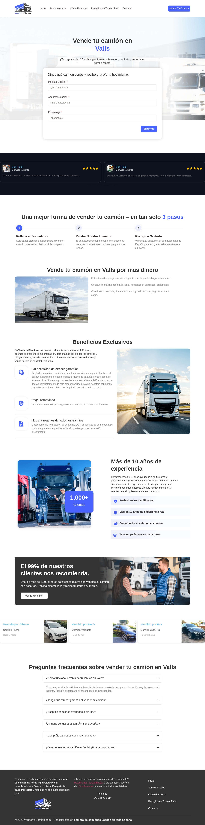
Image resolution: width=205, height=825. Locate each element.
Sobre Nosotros (58, 8)
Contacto (127, 8)
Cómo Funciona (78, 8)
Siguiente (148, 128)
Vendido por (16, 624)
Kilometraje (54, 112)
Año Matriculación (57, 97)
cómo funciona (85, 786)
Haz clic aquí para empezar (88, 782)
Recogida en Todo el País (105, 8)
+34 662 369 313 (102, 798)
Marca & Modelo (57, 82)
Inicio (43, 8)
